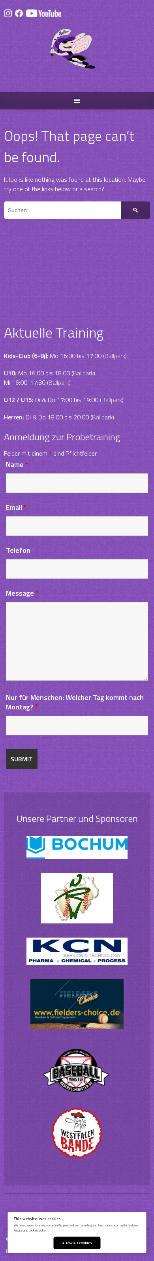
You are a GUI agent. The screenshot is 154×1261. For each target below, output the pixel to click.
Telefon (18, 550)
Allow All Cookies (77, 1242)
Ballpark (115, 355)
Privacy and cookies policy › (31, 1230)
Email (16, 507)
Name (17, 464)
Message (22, 593)
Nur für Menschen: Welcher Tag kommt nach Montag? (75, 702)
